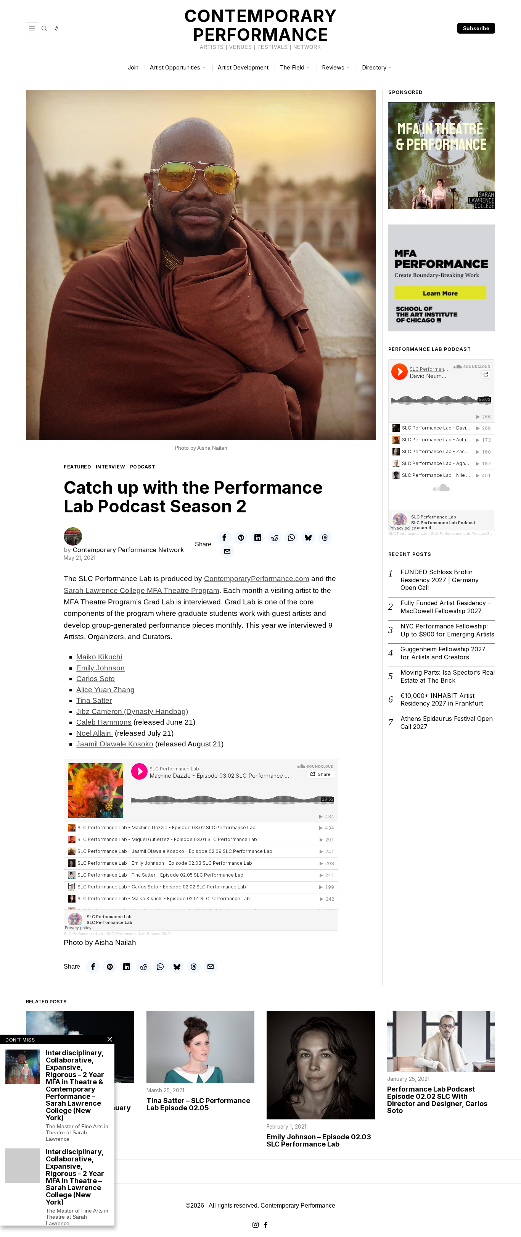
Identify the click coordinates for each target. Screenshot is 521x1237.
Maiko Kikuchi (99, 657)
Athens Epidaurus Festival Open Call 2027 (446, 722)
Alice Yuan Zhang (105, 690)
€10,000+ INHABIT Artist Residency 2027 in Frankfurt (441, 699)
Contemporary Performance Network (128, 550)
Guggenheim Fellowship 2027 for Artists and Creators (443, 653)
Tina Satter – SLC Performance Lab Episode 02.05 (198, 1104)
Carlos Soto (95, 679)
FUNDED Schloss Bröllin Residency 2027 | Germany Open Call (439, 580)
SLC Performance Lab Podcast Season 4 (467, 533)
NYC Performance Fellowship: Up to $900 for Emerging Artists (447, 630)
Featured (77, 467)
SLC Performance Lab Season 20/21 (139, 934)
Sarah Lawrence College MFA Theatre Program (141, 590)
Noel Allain (94, 733)
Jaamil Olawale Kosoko (114, 744)
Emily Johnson (100, 668)
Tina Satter (94, 700)
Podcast (143, 467)
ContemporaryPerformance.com (256, 579)
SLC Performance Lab (83, 934)
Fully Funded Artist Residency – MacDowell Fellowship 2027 (445, 607)
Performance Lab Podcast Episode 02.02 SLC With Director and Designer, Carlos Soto (437, 1100)
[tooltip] (224, 537)
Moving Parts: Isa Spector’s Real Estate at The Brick (447, 676)
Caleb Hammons (104, 722)
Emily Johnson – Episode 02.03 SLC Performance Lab (319, 1141)
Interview (110, 467)
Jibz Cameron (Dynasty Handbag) (132, 711)
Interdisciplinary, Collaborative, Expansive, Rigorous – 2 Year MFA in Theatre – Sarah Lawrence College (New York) (75, 1177)
